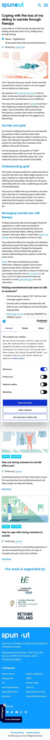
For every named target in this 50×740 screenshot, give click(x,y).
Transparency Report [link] (11, 659)
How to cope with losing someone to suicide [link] (22, 534)
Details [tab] (25, 328)
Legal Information (9, 692)
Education (6, 696)
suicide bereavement (26, 93)
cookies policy (17, 358)
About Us (30, 688)
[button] (45, 5)
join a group (32, 274)
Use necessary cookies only (25, 417)
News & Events (8, 674)
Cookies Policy (33, 733)
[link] (16, 635)
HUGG (4, 262)
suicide (33, 104)
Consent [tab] (9, 328)
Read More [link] (6, 489)
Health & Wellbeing (34, 674)
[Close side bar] (4, 704)
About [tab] (41, 328)
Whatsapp (15, 314)
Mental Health (32, 683)
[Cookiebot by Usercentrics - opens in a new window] (36, 321)
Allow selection (25, 410)
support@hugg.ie (25, 280)
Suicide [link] (6, 457)
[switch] (43, 377)
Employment (7, 679)
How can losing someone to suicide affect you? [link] (22, 464)
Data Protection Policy (35, 692)
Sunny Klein (20, 47)
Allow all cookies (25, 403)
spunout (18, 472)
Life (3, 683)
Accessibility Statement (36, 696)
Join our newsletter (12, 720)
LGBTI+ (29, 679)
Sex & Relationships (10, 688)
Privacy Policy (17, 733)
